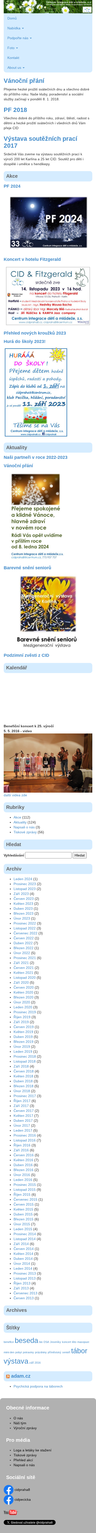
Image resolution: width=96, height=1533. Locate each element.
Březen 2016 (23, 1170)
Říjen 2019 (22, 1017)
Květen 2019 (23, 1032)
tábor (79, 1351)
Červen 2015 (24, 1204)
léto (74, 1341)
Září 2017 (21, 1106)
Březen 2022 (23, 948)
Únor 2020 (22, 1002)
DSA (46, 1341)
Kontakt (13, 58)
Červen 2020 (24, 987)
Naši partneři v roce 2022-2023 (35, 457)
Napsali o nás (24, 827)
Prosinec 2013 (25, 1273)
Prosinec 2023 (25, 884)
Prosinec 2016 (25, 1135)
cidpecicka (22, 1499)
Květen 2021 (23, 973)
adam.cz (21, 1376)
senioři (66, 1352)
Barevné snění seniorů (27, 568)
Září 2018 (21, 1066)
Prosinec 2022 (25, 923)
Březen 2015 (23, 1219)
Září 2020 (21, 982)
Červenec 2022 (25, 933)
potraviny (28, 1352)
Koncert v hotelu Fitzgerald (32, 259)
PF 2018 (15, 109)
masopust (83, 1341)
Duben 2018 (23, 1081)
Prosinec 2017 (25, 1096)
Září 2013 (21, 1288)
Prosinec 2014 (25, 1234)
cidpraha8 (22, 1490)
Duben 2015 (23, 1214)
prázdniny (41, 1352)
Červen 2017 (24, 1111)
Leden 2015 (23, 1229)
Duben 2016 (23, 1165)
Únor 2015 (22, 1224)
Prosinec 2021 (25, 958)
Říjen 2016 (22, 1145)
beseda (26, 1340)
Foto (11, 48)
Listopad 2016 (25, 1140)
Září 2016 (21, 1150)
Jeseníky (55, 1341)
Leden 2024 (23, 879)
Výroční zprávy (25, 1428)
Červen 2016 (24, 1155)
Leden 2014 (23, 1268)
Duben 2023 (23, 908)
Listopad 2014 (25, 1239)
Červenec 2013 (25, 1293)
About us (14, 68)
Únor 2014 (22, 1264)
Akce (17, 817)
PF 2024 (12, 186)
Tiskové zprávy (25, 832)
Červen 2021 (24, 968)
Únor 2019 (22, 1047)
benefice (9, 1341)
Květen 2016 (23, 1160)
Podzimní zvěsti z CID (26, 655)
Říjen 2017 (22, 1101)
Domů (12, 18)
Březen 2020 (23, 997)
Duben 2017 (23, 1121)
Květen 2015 (23, 1209)
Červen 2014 (24, 1249)
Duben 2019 (23, 1037)
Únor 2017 (22, 1125)
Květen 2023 (23, 904)
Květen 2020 (23, 992)
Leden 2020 (23, 1007)
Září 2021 (21, 963)
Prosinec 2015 (25, 1185)
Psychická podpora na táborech (38, 1386)
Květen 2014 (23, 1254)
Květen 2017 (23, 1116)
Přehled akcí (23, 1460)
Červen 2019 (24, 1027)
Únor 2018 (22, 1091)
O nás (18, 1418)
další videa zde (15, 795)
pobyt (18, 1352)
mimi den (9, 1352)
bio (41, 1341)
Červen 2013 (24, 1298)
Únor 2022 (22, 953)
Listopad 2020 (25, 978)
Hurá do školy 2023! (25, 341)
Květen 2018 (23, 1076)
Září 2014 (21, 1244)
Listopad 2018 (25, 1061)
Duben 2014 (23, 1259)
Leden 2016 (23, 1180)
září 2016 (35, 1362)
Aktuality (20, 822)
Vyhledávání (14, 855)
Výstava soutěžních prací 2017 (40, 142)
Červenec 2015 (25, 1199)
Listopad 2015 (25, 1190)
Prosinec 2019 (25, 1012)
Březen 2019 (23, 1042)
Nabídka (14, 28)
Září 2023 (21, 894)
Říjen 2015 (22, 1194)
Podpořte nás (18, 38)
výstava (16, 1361)
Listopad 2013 (25, 1278)
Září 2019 (21, 1022)
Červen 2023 (24, 899)
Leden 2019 (23, 1051)
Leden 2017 (23, 1130)
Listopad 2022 (25, 928)
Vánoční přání (24, 80)
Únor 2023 (22, 918)
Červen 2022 (24, 938)
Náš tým (20, 1423)
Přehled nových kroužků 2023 (35, 333)
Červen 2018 (24, 1071)
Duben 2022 (23, 943)
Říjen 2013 (22, 1283)
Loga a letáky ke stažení (32, 1450)
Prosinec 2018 (25, 1056)
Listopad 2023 (25, 889)
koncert (66, 1341)
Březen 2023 (23, 913)
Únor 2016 (22, 1175)
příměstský (54, 1352)
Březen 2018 (23, 1086)
